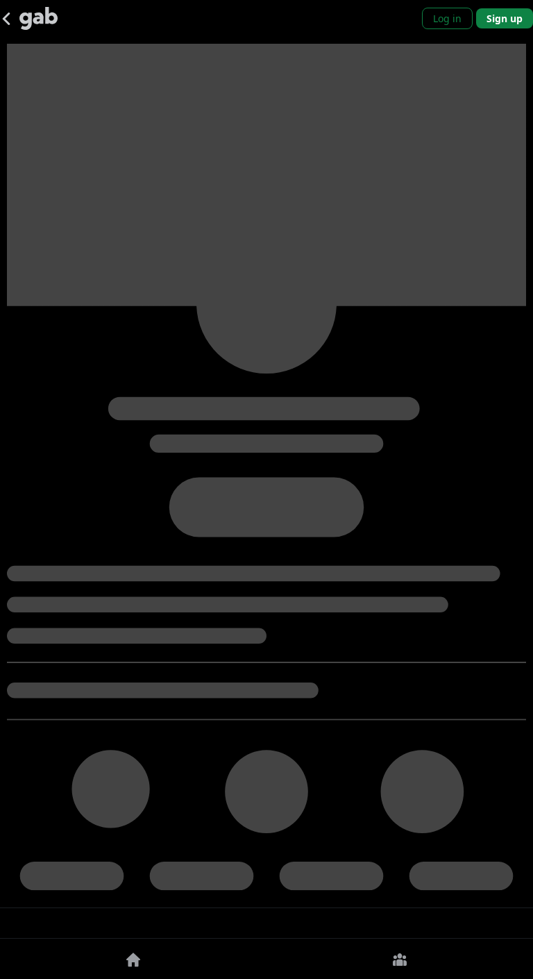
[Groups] (399, 959)
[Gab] (38, 18)
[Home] (133, 959)
